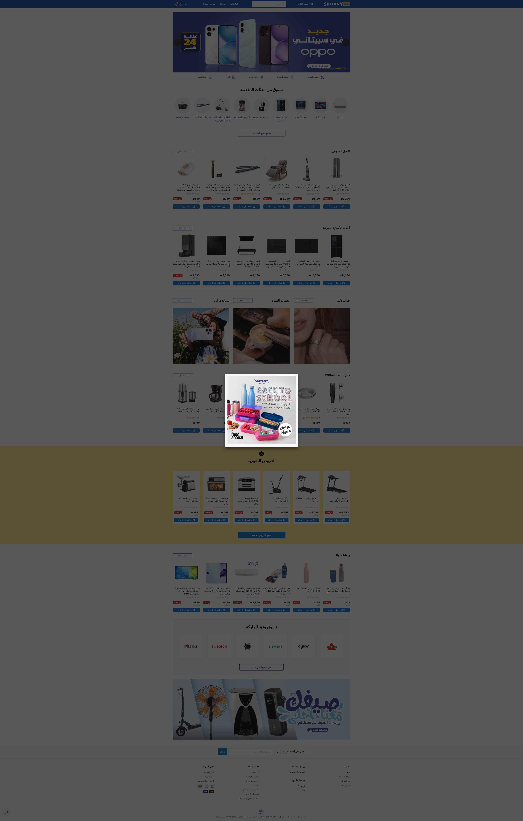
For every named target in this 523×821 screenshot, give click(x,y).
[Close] (297, 373)
